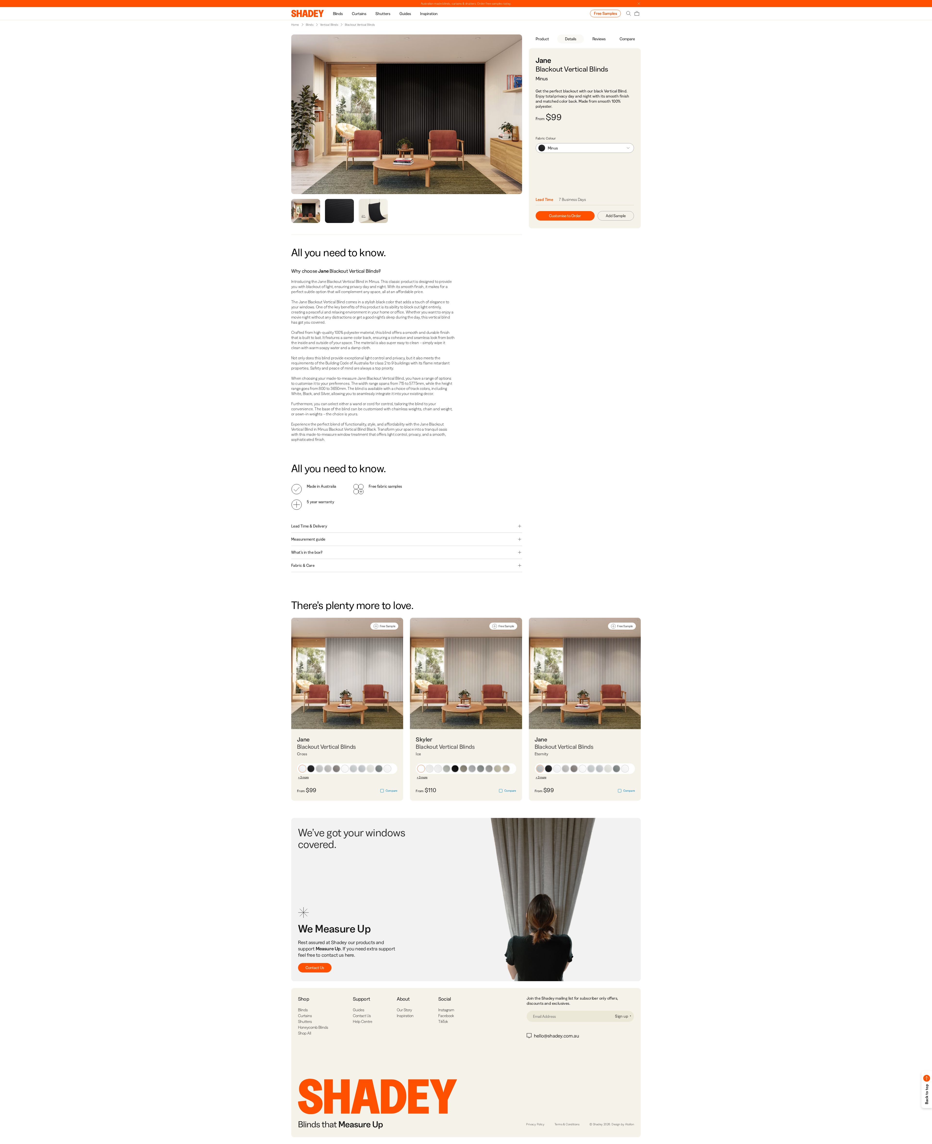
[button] (302, 769)
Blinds (338, 13)
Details (570, 38)
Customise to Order (565, 215)
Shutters (382, 13)
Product (542, 38)
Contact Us (315, 967)
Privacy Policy (535, 1124)
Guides (405, 13)
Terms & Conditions (567, 1124)
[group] (337, 13)
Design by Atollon (623, 1124)
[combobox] (585, 148)
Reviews (599, 38)
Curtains (359, 13)
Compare (627, 38)
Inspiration (429, 13)
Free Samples (605, 13)
